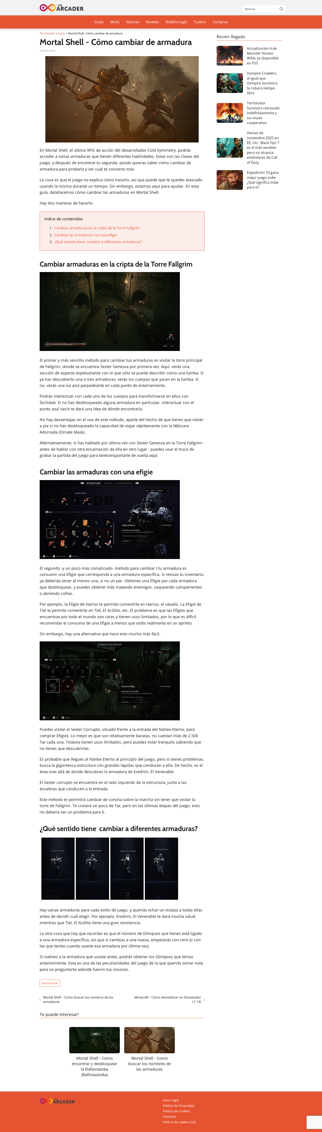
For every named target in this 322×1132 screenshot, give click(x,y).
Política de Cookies (176, 1111)
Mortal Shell (50, 983)
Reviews (152, 22)
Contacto (169, 1116)
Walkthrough (176, 22)
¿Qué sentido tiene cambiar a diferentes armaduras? (98, 241)
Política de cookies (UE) (179, 1122)
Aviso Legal (171, 1100)
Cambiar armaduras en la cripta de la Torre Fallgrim (97, 228)
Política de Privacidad (178, 1106)
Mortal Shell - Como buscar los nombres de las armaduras (78, 999)
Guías (99, 22)
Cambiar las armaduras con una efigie (85, 235)
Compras (220, 22)
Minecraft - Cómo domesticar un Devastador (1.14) (167, 999)
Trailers (200, 22)
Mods (114, 22)
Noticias (132, 22)
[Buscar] (281, 8)
